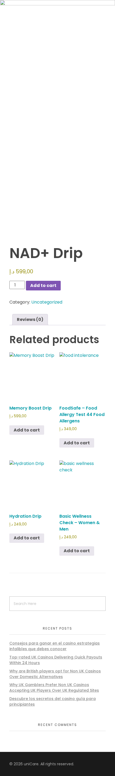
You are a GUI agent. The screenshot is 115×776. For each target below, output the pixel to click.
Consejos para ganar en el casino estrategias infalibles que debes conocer (54, 646)
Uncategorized (46, 302)
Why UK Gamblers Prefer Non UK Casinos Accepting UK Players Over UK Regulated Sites (54, 687)
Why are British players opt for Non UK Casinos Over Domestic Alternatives (55, 673)
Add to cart (43, 285)
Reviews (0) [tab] (30, 319)
